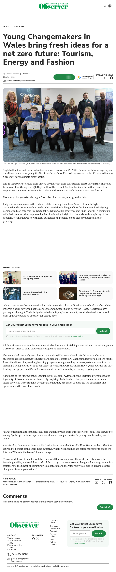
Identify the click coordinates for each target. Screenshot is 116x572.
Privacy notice (76, 336)
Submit (103, 331)
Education (19, 26)
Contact (53, 531)
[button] (5, 6)
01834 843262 (21, 554)
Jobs (52, 539)
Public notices (53, 543)
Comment (105, 507)
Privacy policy (53, 535)
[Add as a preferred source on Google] (85, 77)
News (5, 26)
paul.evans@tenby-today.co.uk (20, 560)
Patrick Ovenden (12, 74)
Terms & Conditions (55, 527)
